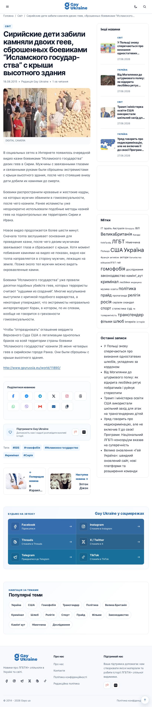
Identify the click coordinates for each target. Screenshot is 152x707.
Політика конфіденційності (70, 677)
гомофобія (113, 269)
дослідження (134, 269)
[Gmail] (40, 406)
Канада (136, 234)
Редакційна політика (67, 683)
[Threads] (81, 396)
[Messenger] (27, 396)
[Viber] (27, 406)
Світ (20, 15)
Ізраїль (108, 228)
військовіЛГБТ (108, 262)
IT (102, 228)
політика (127, 288)
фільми (106, 321)
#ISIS (16, 447)
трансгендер (131, 314)
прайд (106, 295)
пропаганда (120, 295)
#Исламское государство (61, 447)
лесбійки (125, 282)
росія (106, 301)
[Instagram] (67, 396)
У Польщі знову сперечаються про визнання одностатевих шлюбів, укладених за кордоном (130, 51)
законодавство (113, 275)
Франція (105, 257)
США (116, 250)
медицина (136, 282)
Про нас (59, 664)
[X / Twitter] (30, 681)
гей (119, 262)
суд (129, 308)
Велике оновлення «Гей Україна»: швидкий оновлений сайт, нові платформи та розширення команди (122, 460)
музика (105, 289)
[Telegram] (40, 396)
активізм (114, 257)
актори (124, 257)
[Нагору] (145, 700)
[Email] (54, 406)
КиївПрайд (106, 242)
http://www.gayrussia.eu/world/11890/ (31, 368)
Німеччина (133, 242)
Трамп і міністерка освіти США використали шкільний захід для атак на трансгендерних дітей (130, 117)
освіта (114, 289)
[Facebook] (13, 396)
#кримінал (12, 455)
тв (134, 308)
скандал (128, 302)
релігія (134, 295)
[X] (54, 396)
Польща (105, 251)
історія (141, 321)
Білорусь (129, 228)
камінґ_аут (134, 276)
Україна (122, 70)
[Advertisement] (123, 188)
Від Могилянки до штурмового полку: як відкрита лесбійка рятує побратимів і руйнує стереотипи (130, 84)
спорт (106, 308)
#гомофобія (32, 447)
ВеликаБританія (116, 234)
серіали (117, 302)
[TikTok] (45, 681)
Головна (8, 15)
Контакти (59, 670)
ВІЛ (137, 228)
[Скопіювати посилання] (67, 406)
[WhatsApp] (13, 406)
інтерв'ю (130, 321)
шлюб (118, 321)
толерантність (109, 315)
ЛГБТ (118, 241)
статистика (119, 308)
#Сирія (28, 455)
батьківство (135, 257)
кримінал (110, 281)
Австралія (118, 228)
